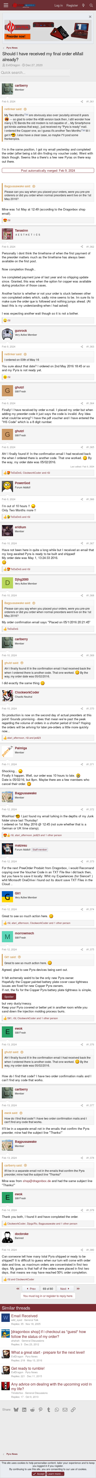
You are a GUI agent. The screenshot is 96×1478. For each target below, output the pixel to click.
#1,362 (90, 246)
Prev (32, 1289)
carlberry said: (13, 1165)
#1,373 (90, 861)
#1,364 (90, 403)
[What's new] (83, 5)
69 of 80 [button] (48, 1289)
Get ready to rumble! (28, 1368)
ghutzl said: (11, 663)
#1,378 (90, 1157)
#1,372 (90, 809)
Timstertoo (17, 1393)
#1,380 (90, 1249)
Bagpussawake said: (17, 186)
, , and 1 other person (36, 835)
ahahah (15, 1340)
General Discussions (33, 1340)
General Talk (31, 1320)
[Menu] (6, 5)
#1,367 (90, 543)
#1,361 (90, 101)
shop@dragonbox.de (37, 1181)
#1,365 (90, 447)
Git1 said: (10, 957)
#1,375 (90, 949)
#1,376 (90, 1044)
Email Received (24, 1315)
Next (63, 1289)
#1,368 (90, 595)
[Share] (82, 101)
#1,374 (90, 909)
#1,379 (90, 1210)
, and (30, 472)
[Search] (91, 5)
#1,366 (90, 499)
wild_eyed (16, 1320)
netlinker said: (13, 109)
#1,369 (90, 655)
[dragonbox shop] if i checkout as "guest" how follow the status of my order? (48, 1334)
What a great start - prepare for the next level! (48, 1352)
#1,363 (90, 346)
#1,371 (90, 764)
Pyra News (31, 1356)
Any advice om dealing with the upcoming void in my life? (51, 1386)
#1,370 (90, 708)
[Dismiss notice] (90, 17)
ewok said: (11, 1113)
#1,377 (90, 1105)
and (20, 517)
